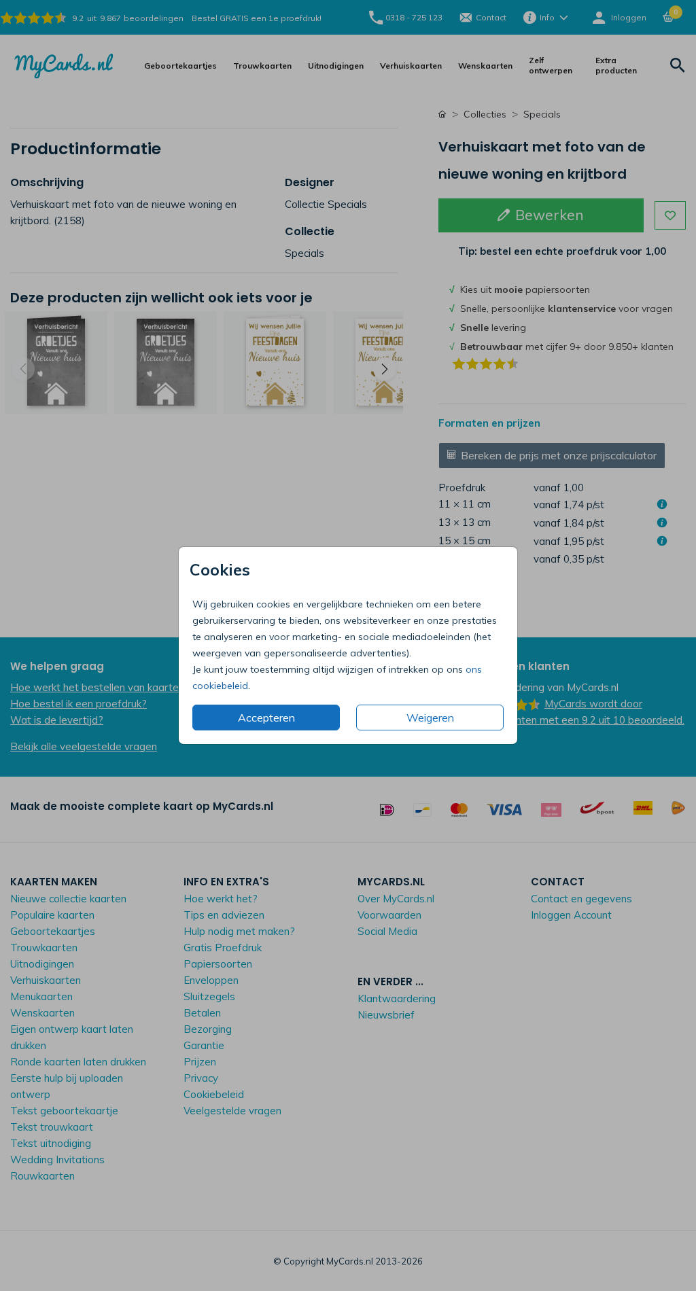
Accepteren (266, 717)
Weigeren (430, 717)
